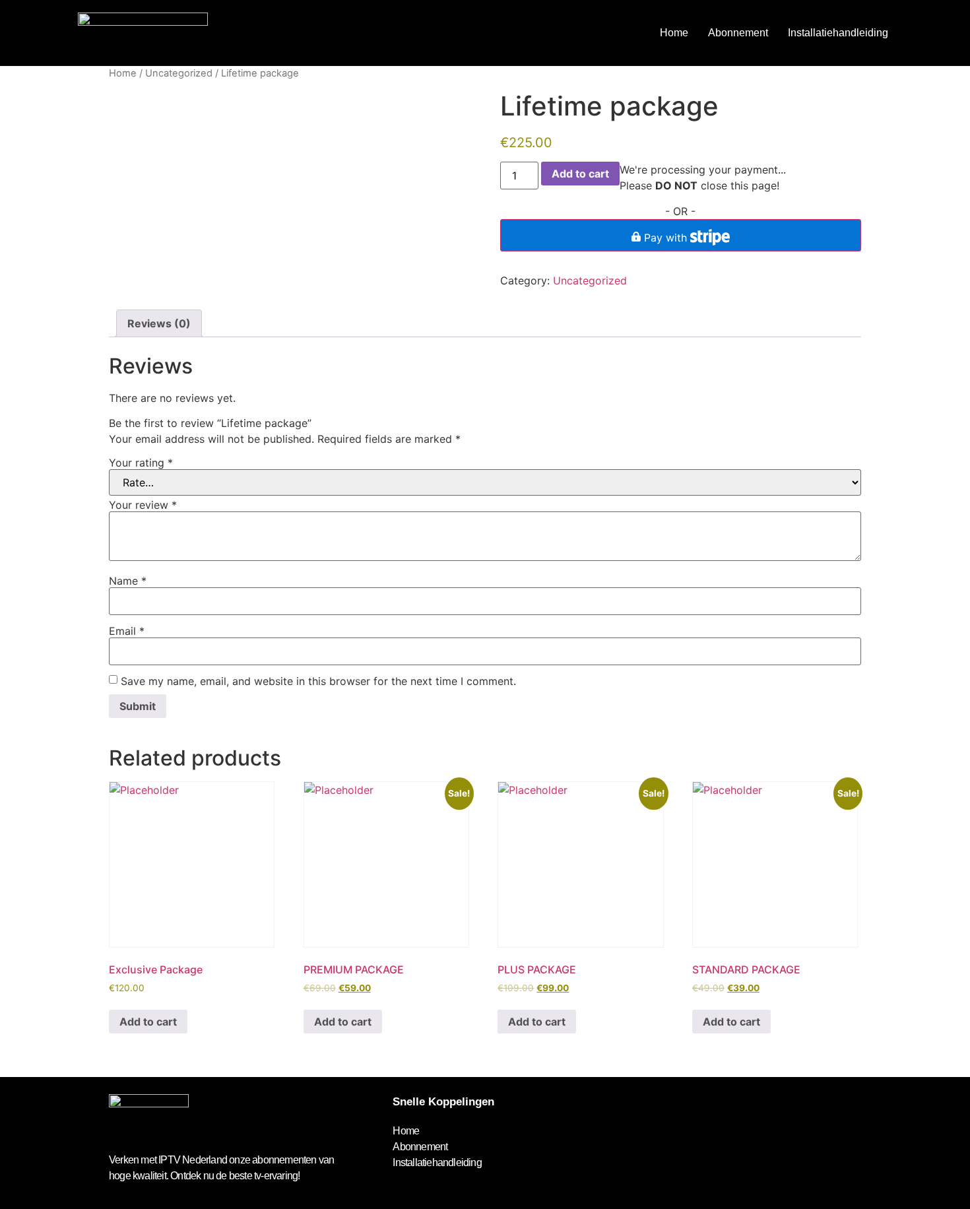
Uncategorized (178, 73)
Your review (143, 505)
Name (127, 580)
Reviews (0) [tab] (159, 323)
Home (674, 32)
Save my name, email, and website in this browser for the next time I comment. (318, 681)
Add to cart (580, 173)
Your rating (141, 462)
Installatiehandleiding (838, 32)
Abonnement (738, 32)
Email (127, 631)
